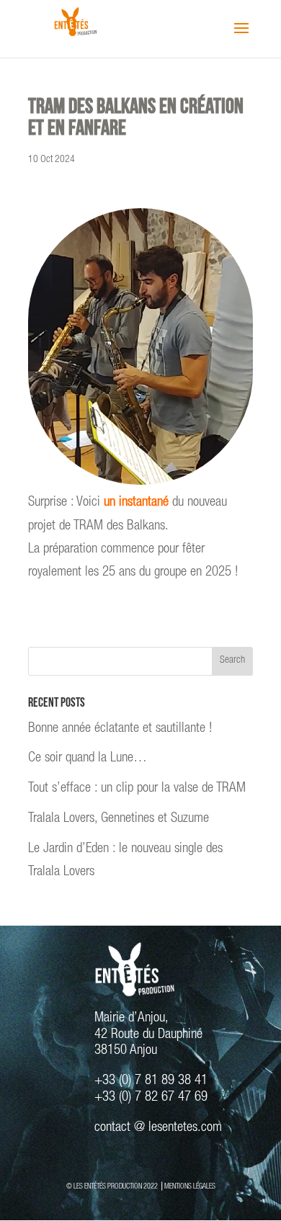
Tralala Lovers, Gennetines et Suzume (118, 819)
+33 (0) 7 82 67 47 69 (151, 1097)
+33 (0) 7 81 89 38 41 (151, 1081)
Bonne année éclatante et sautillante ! (120, 728)
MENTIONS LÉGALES (189, 1187)
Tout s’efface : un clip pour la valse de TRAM (137, 788)
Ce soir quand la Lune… (87, 758)
